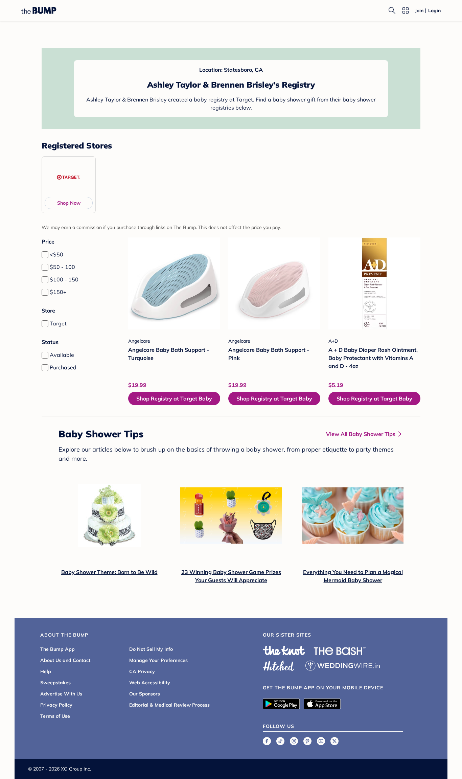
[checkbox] (45, 254)
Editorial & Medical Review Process (169, 705)
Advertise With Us (61, 694)
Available (62, 354)
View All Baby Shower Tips (360, 434)
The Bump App (57, 649)
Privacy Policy (56, 705)
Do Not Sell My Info (151, 649)
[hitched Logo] (279, 665)
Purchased (63, 367)
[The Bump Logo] (38, 10)
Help (45, 671)
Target (58, 323)
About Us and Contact (65, 660)
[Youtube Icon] (321, 741)
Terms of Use (55, 716)
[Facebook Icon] (267, 741)
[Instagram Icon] (294, 741)
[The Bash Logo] (340, 651)
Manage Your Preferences (158, 660)
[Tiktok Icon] (280, 741)
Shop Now (68, 203)
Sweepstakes (55, 683)
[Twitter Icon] (334, 741)
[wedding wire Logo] (342, 665)
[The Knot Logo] (284, 650)
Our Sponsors (144, 694)
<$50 (56, 254)
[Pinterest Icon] (307, 741)
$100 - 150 (64, 279)
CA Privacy (142, 671)
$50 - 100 (62, 267)
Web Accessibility (149, 683)
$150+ (58, 292)
